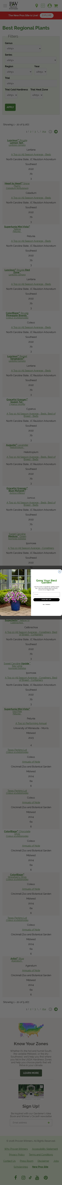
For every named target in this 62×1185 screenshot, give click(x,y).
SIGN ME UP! (46, 599)
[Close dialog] (59, 571)
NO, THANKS (46, 604)
